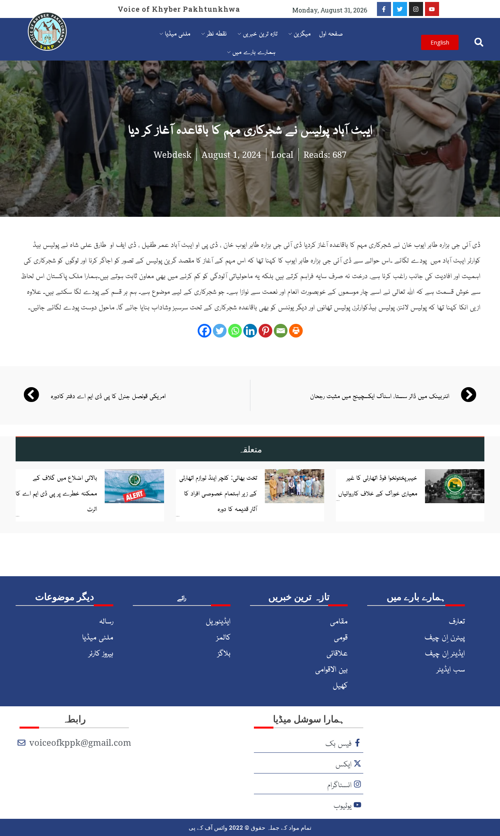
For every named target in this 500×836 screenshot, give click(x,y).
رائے (181, 597)
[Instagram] (416, 9)
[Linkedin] (250, 331)
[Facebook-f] (384, 9)
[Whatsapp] (235, 331)
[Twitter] (400, 9)
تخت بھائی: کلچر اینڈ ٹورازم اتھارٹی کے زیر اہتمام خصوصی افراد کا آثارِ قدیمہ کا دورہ (218, 492)
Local (282, 154)
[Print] (296, 331)
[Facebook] (204, 331)
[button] (478, 42)
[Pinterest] (265, 331)
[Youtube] (432, 9)
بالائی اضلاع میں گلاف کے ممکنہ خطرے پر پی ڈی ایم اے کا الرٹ (56, 492)
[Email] (281, 331)
